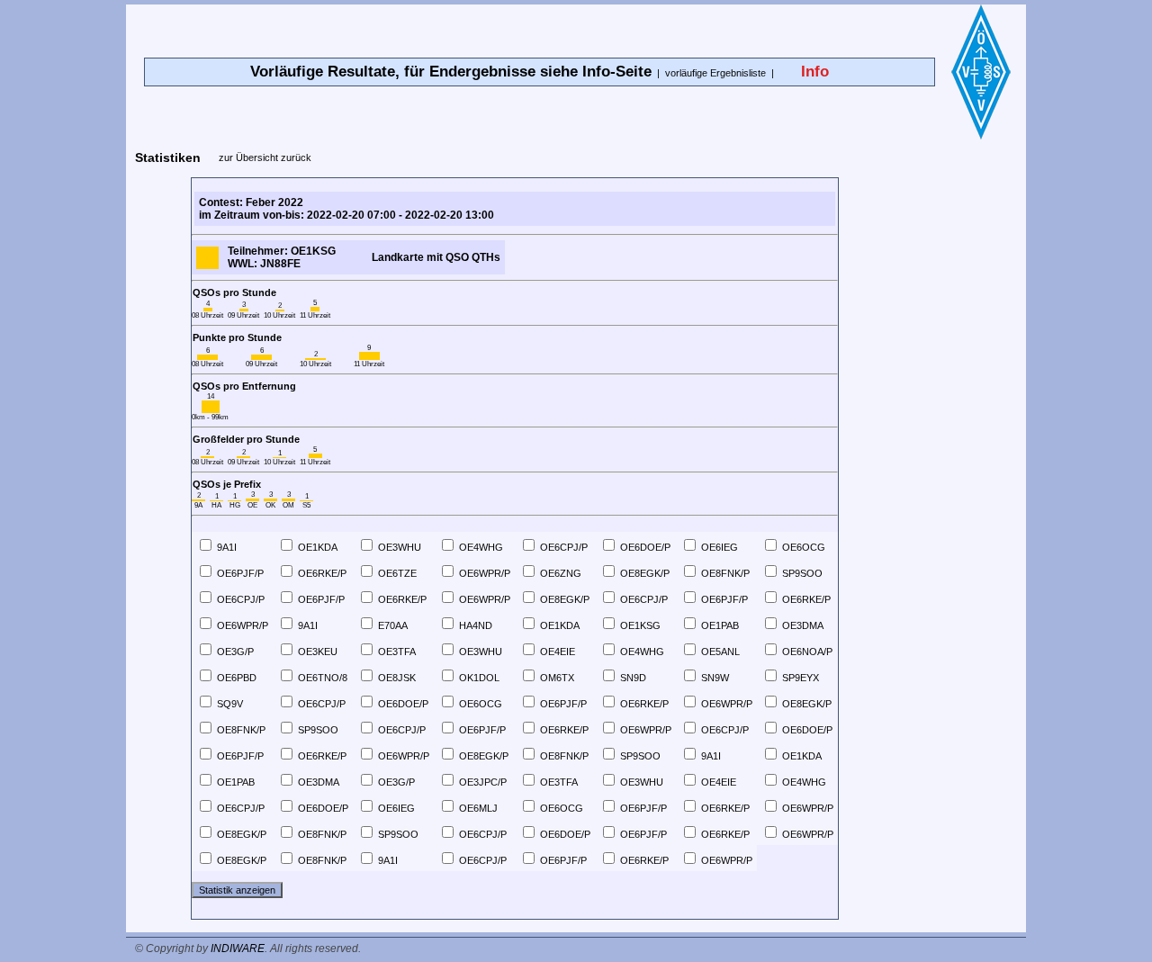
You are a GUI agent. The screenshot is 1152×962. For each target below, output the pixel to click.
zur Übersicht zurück (265, 157)
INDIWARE (238, 948)
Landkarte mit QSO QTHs (436, 257)
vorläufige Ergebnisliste (715, 72)
